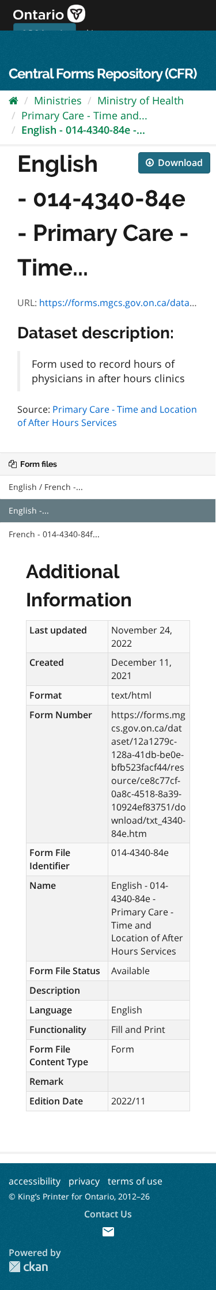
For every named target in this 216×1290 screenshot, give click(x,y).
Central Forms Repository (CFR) (102, 73)
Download (179, 162)
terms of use (135, 1181)
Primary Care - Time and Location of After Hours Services (107, 416)
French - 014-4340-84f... (54, 534)
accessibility (34, 1181)
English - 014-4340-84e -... (83, 130)
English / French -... (46, 486)
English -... (29, 510)
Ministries (58, 100)
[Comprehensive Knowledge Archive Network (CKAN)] (28, 1267)
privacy (84, 1181)
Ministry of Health (140, 100)
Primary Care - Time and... (84, 115)
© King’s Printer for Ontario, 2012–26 (79, 1196)
